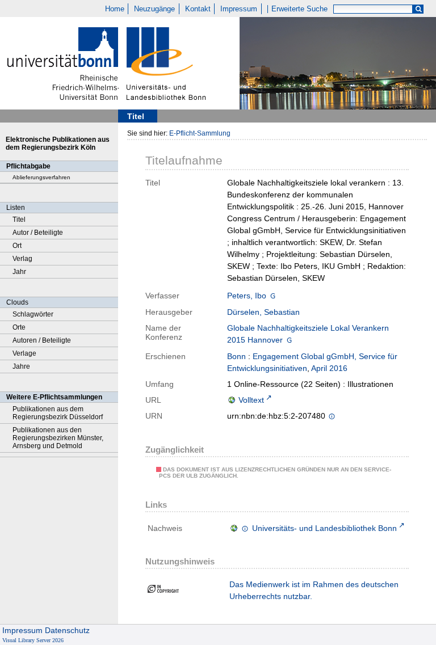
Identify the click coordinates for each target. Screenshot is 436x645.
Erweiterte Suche (299, 9)
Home (114, 9)
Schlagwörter (32, 314)
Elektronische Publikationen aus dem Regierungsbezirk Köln (58, 143)
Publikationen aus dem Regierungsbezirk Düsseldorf (57, 413)
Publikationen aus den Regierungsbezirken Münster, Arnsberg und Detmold (57, 438)
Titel (19, 220)
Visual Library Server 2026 (33, 640)
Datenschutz (67, 630)
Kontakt (198, 9)
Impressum (238, 9)
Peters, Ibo (246, 295)
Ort (17, 246)
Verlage (24, 353)
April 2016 (329, 368)
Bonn (236, 356)
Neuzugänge (154, 9)
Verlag (22, 259)
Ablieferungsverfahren (41, 177)
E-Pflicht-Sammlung (199, 133)
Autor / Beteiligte (37, 233)
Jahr (19, 272)
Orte (19, 327)
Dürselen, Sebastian (263, 312)
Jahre (21, 366)
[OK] (418, 9)
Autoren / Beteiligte (41, 340)
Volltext (251, 399)
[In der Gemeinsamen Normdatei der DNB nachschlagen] (273, 295)
